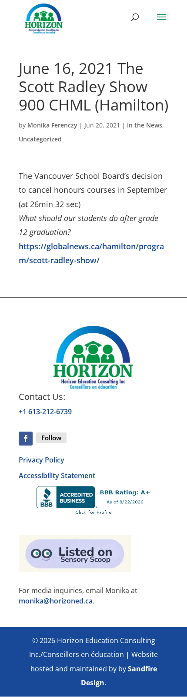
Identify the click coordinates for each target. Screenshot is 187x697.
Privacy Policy (41, 460)
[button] (161, 22)
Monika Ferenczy (52, 125)
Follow (51, 437)
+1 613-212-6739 (45, 411)
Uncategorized (40, 139)
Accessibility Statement (57, 475)
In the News (144, 125)
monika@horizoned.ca (56, 601)
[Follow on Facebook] (26, 439)
